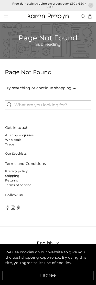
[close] (90, 5)
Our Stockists (16, 153)
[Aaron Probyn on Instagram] (13, 209)
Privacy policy (16, 171)
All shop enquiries (19, 135)
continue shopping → (56, 88)
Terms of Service (18, 185)
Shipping (12, 176)
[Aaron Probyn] (48, 16)
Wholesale (13, 140)
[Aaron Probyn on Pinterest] (18, 209)
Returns (11, 180)
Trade (9, 144)
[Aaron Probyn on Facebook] (7, 209)
